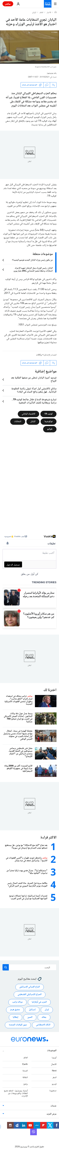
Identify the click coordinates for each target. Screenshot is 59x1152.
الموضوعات (51, 1051)
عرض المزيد (51, 1114)
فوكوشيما (49, 421)
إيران (47, 1010)
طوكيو (50, 429)
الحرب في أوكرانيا (39, 1002)
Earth (25, 1064)
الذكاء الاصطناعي (43, 1025)
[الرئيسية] (55, 12)
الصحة (25, 1071)
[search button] (6, 967)
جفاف (44, 1017)
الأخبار (49, 12)
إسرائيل (32, 1010)
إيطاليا (15, 1017)
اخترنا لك (49, 690)
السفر (54, 1077)
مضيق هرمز (15, 1010)
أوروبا (54, 1058)
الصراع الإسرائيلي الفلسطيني (30, 994)
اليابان (34, 12)
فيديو (54, 1084)
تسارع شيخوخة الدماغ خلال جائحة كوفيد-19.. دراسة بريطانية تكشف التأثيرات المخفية (34, 401)
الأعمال (53, 1064)
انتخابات (17, 421)
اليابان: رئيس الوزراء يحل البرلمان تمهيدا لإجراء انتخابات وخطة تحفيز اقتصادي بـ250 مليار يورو (33, 269)
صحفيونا (52, 1091)
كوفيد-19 (48, 414)
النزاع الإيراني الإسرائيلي (29, 987)
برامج (25, 1084)
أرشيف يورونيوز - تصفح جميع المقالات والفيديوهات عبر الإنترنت (16, 1093)
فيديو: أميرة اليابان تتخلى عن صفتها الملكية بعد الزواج (33, 379)
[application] (29, 47)
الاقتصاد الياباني (28, 414)
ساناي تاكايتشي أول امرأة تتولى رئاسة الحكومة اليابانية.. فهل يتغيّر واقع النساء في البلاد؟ (33, 390)
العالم (41, 12)
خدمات (53, 1106)
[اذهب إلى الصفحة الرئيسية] (47, 4)
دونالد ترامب (17, 1002)
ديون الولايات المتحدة (18, 1025)
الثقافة (25, 1077)
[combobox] (29, 967)
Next (54, 1071)
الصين (29, 1017)
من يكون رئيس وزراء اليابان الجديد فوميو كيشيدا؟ (32, 260)
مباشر (8, 3)
